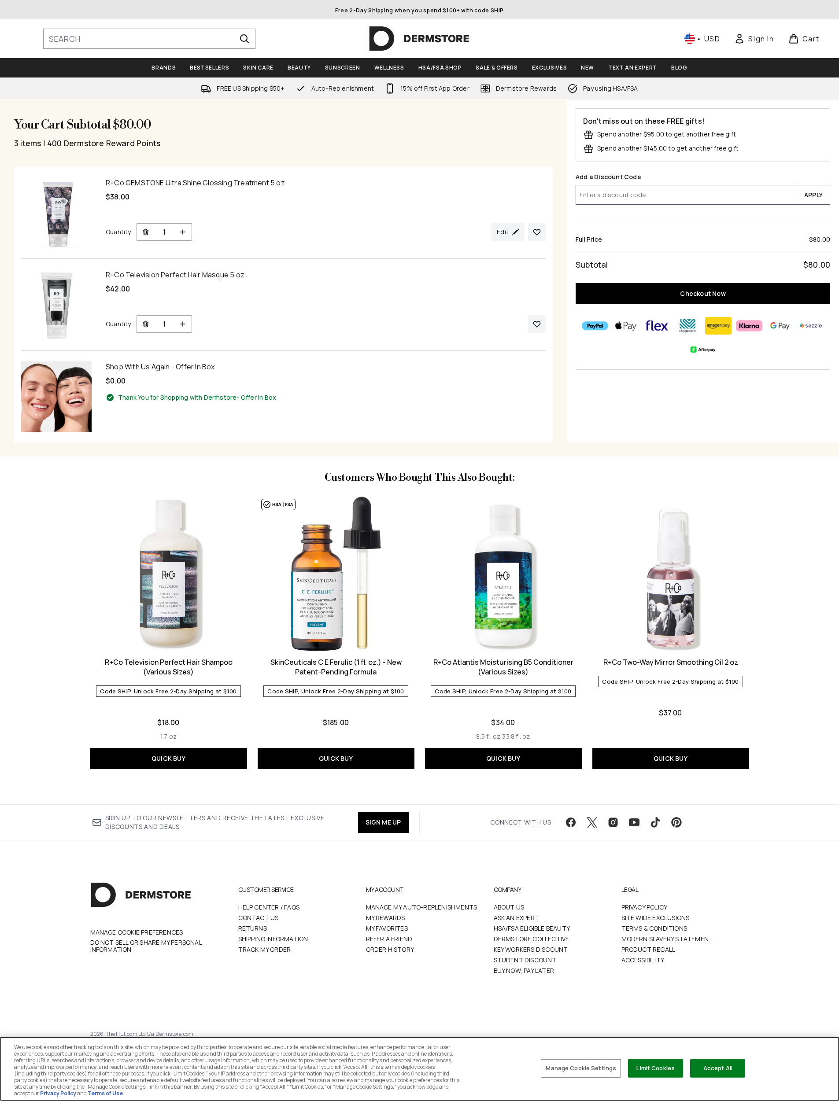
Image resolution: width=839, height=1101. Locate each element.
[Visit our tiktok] (655, 822)
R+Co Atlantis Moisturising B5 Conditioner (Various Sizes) (503, 667)
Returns (252, 928)
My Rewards (385, 917)
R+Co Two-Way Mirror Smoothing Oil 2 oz (670, 662)
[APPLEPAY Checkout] (625, 326)
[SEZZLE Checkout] (810, 326)
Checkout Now (702, 293)
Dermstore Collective (531, 939)
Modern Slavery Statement (667, 939)
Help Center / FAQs (269, 907)
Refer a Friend (389, 939)
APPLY (813, 195)
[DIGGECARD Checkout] (687, 326)
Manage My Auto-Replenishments (421, 907)
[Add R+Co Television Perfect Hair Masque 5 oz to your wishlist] (537, 324)
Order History (390, 949)
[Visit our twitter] (591, 822)
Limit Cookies (655, 1068)
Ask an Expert (517, 917)
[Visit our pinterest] (676, 822)
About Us (509, 907)
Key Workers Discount (531, 949)
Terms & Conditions (654, 928)
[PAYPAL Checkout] (595, 326)
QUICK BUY (168, 758)
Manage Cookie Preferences (136, 932)
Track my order (264, 949)
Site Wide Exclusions (655, 917)
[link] (754, 39)
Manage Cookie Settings (581, 1068)
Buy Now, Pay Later (524, 970)
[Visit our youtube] (634, 822)
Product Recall (648, 949)
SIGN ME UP (383, 822)
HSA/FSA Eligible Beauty (532, 928)
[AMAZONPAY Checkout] (718, 326)
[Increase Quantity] (183, 232)
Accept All (717, 1068)
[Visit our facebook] (570, 822)
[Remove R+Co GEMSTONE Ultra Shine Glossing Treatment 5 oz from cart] (146, 232)
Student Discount (525, 960)
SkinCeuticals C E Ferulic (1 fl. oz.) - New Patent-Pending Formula (336, 667)
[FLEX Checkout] (656, 326)
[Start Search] (244, 38)
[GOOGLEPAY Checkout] (780, 326)
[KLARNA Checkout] (749, 326)
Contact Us (258, 917)
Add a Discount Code (608, 177)
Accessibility (643, 960)
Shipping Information (273, 939)
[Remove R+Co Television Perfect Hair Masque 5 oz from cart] (146, 324)
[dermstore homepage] (419, 38)
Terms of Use (105, 1093)
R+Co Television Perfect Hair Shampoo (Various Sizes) (169, 667)
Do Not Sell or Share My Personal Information (146, 946)
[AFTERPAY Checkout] (703, 349)
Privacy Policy (644, 907)
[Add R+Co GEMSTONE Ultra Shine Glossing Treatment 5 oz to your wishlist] (537, 232)
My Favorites (387, 928)
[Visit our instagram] (613, 822)
